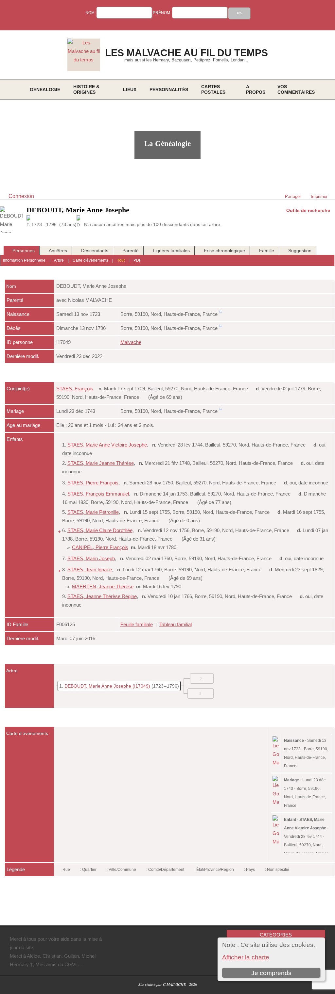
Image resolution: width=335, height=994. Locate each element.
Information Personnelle (24, 260)
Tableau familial (175, 624)
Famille (266, 250)
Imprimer (319, 196)
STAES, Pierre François (92, 482)
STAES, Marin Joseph (91, 558)
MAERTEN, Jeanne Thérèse (102, 586)
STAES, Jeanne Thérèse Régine (102, 596)
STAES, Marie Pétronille (93, 512)
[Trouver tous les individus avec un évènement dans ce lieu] (220, 314)
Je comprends (271, 973)
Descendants (94, 250)
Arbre (59, 260)
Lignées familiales (171, 250)
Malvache (130, 342)
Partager (293, 196)
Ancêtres (58, 250)
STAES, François (74, 388)
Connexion (21, 196)
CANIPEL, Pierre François (100, 547)
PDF (137, 260)
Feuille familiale (136, 624)
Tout (121, 260)
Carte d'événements (90, 260)
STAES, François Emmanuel (98, 494)
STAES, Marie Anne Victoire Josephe (107, 445)
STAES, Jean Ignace (89, 569)
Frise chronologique (224, 250)
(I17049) (141, 686)
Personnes (23, 250)
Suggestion (299, 250)
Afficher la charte (245, 957)
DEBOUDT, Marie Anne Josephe (97, 686)
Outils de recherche (308, 210)
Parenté (130, 250)
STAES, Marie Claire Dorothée (99, 530)
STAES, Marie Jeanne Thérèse (100, 463)
